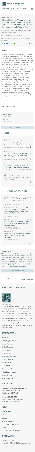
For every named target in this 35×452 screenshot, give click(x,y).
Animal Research (8, 344)
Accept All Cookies (17, 270)
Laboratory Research (9, 341)
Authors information (6, 38)
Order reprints (7, 116)
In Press (4, 415)
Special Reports (7, 378)
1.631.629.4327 (12, 397)
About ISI (5, 427)
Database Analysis (8, 369)
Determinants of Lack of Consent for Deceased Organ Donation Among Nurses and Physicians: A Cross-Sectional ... (17, 177)
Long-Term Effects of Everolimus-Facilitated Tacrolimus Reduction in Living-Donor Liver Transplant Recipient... (16, 223)
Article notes (16, 38)
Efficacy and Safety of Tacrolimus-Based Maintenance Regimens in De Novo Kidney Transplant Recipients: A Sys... (16, 211)
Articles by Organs (8, 421)
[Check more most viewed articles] (29, 243)
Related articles (7, 114)
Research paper (7, 375)
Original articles (7, 362)
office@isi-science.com (15, 399)
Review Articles (7, 353)
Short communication (9, 356)
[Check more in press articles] (29, 186)
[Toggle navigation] (32, 8)
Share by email (7, 121)
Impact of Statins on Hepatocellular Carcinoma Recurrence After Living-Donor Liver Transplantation (17, 235)
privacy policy (22, 266)
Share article (6, 119)
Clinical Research (8, 347)
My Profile (13, 9)
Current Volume (7, 412)
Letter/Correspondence (9, 372)
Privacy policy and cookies (11, 430)
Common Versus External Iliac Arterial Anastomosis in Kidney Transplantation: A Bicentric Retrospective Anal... (15, 142)
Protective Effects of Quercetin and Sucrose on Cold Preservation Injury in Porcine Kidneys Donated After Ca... (17, 155)
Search (22, 9)
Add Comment (6, 106)
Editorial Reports (7, 359)
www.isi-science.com (13, 401)
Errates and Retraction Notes (11, 424)
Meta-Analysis (6, 350)
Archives (5, 418)
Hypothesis (5, 338)
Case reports (6, 366)
